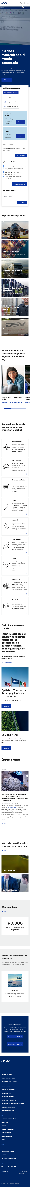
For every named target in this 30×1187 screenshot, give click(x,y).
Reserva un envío (7, 1074)
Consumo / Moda (18, 479)
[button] (8, 408)
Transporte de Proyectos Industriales (13, 1104)
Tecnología (16, 579)
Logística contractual (8, 1107)
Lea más (4, 434)
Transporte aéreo (9, 231)
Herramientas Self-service (10, 1081)
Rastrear (22, 202)
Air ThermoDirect (12, 807)
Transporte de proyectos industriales (12, 289)
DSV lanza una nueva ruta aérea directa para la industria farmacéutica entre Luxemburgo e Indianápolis (15, 797)
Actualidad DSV (6, 1133)
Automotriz (16, 460)
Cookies (4, 1154)
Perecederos (16, 539)
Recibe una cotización (8, 1078)
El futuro (6, 80)
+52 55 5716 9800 (16, 1036)
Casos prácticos (9, 870)
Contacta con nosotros (15, 1044)
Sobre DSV (5, 1122)
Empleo (4, 1126)
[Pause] (23, 7)
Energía (14, 500)
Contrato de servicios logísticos (11, 308)
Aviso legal (5, 1148)
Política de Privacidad (8, 1151)
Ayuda (3, 1140)
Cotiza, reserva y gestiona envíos (12, 398)
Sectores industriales (8, 1090)
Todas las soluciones (8, 1111)
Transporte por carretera (12, 270)
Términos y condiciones (9, 1158)
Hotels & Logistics (19, 599)
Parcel (5, 328)
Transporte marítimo (11, 251)
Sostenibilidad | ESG (7, 1136)
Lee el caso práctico (7, 662)
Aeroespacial (17, 441)
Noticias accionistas (8, 1129)
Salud (14, 558)
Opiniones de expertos (11, 890)
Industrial (15, 520)
